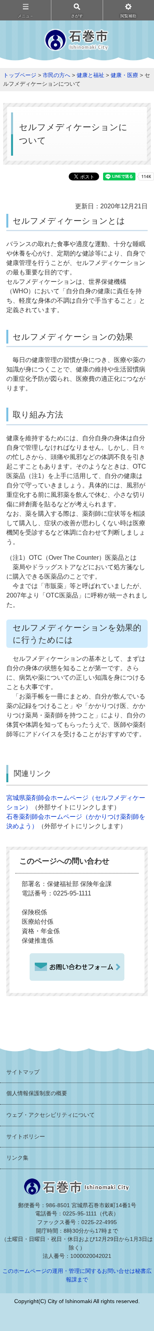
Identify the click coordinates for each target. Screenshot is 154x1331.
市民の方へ (56, 75)
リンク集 (17, 1158)
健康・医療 (124, 75)
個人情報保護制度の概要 (36, 1093)
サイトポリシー (25, 1136)
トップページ (19, 75)
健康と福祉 (90, 75)
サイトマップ (22, 1072)
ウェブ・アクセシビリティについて (50, 1115)
